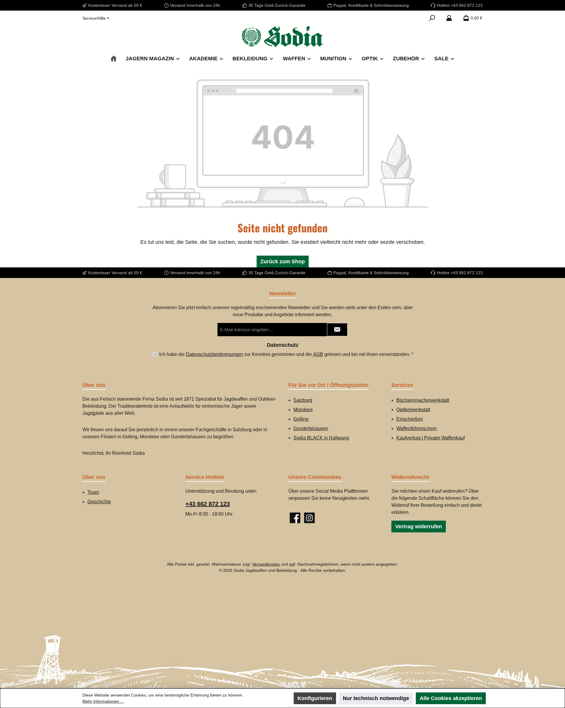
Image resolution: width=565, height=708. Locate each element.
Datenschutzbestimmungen (214, 354)
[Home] (113, 58)
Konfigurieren (315, 698)
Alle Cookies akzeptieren (451, 698)
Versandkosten (266, 564)
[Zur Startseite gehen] (282, 36)
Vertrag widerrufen (418, 526)
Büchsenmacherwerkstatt (422, 400)
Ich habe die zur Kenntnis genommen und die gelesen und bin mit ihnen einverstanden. (286, 354)
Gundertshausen (310, 428)
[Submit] (337, 329)
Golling (300, 419)
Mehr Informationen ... (103, 701)
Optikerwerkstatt (413, 409)
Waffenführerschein (416, 428)
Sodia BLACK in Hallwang (321, 437)
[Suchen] (432, 18)
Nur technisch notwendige (376, 698)
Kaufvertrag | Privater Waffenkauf (430, 437)
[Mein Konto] (449, 18)
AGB (318, 354)
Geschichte (99, 501)
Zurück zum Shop (282, 261)
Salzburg (302, 400)
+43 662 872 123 (207, 504)
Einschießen (409, 419)
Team (93, 492)
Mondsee (303, 409)
